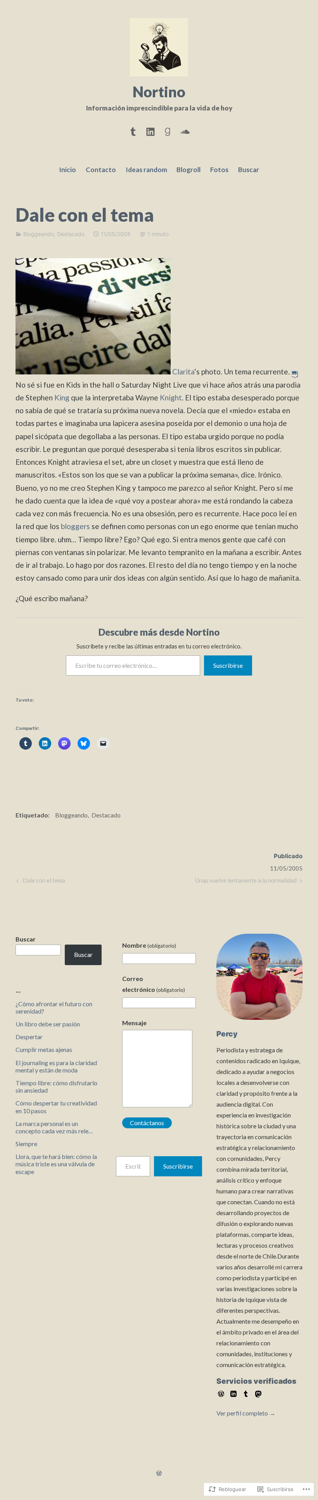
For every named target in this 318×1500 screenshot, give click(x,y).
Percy (227, 1033)
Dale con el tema (39, 882)
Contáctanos (147, 1122)
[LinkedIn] (150, 130)
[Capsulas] (133, 130)
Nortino (159, 91)
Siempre (26, 1143)
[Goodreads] (167, 130)
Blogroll (188, 170)
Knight (171, 397)
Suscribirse (228, 665)
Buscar (248, 170)
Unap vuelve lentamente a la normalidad (246, 882)
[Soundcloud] (185, 130)
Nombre (149, 945)
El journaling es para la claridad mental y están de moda (56, 1066)
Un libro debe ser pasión (48, 1024)
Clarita (183, 371)
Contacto (101, 170)
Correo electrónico (153, 984)
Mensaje (134, 1022)
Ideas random (146, 170)
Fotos (219, 170)
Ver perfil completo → (245, 1413)
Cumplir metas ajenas (44, 1049)
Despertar (29, 1036)
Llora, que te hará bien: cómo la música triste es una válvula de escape (56, 1164)
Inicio (67, 170)
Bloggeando (38, 234)
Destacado (71, 234)
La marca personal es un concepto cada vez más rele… (54, 1127)
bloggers (75, 526)
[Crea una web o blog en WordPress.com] (159, 1473)
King (62, 397)
